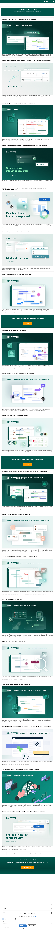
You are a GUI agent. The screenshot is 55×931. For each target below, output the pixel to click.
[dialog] (27, 921)
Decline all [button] (32, 925)
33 (35, 853)
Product (5, 904)
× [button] (53, 912)
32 (30, 853)
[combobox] (51, 913)
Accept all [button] (22, 925)
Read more (35, 916)
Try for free (27, 323)
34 (40, 853)
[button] (27, 928)
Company (5, 908)
